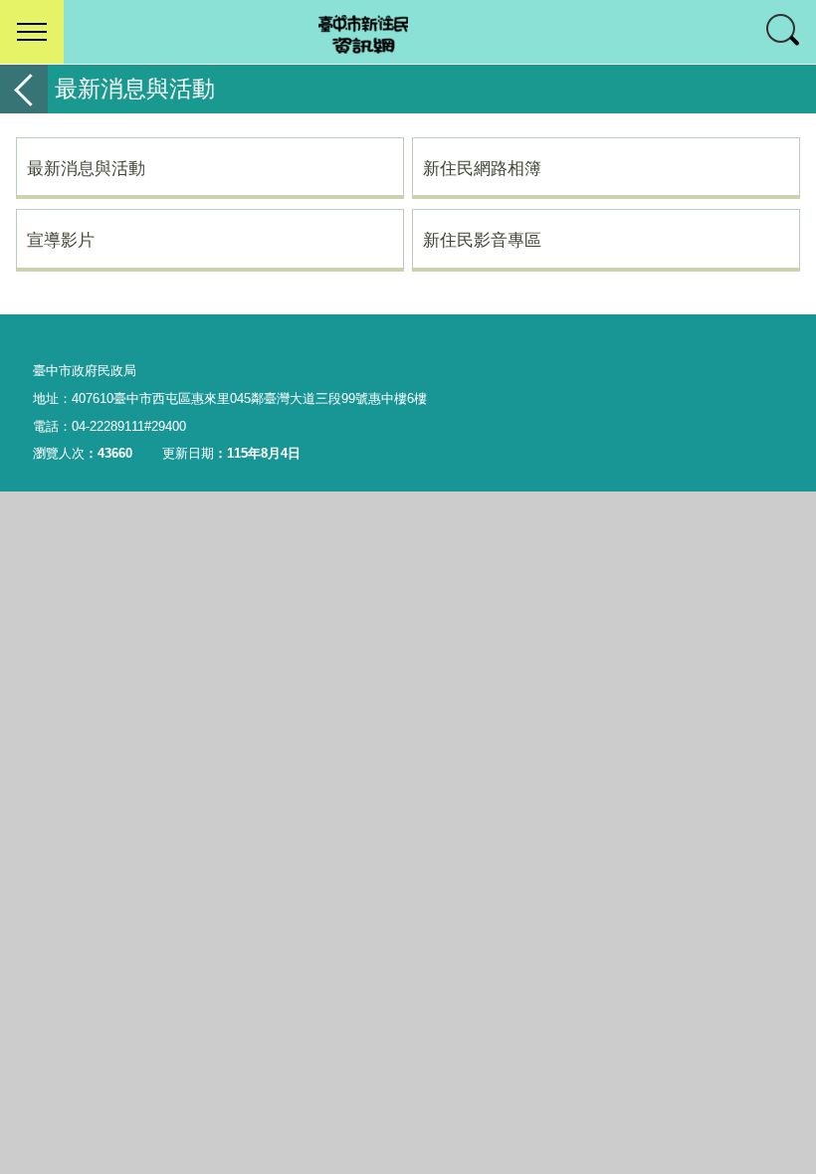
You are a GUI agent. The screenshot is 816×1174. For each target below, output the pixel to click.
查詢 (784, 32)
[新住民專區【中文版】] (408, 32)
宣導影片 (61, 240)
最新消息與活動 (86, 168)
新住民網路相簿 (482, 168)
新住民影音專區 (482, 240)
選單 (32, 32)
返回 (24, 89)
